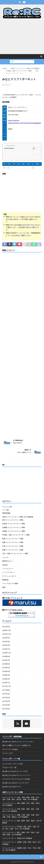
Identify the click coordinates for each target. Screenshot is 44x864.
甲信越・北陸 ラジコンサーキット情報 (19, 71)
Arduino (5, 565)
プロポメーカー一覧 (9, 767)
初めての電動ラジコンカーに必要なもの (16, 745)
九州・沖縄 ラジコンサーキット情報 (15, 553)
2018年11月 (6, 653)
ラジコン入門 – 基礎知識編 (11, 736)
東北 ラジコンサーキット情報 (12, 520)
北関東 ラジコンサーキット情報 (13, 531)
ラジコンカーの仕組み (10, 749)
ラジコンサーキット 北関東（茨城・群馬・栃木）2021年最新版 (21, 843)
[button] (40, 56)
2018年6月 (6, 664)
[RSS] (20, 2)
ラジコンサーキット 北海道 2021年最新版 (17, 838)
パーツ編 (5, 510)
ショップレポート (8, 572)
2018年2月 (6, 679)
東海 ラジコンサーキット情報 (12, 539)
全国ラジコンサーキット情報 (12, 792)
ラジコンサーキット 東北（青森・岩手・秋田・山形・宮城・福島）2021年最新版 (21, 833)
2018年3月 (6, 675)
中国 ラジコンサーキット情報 (12, 546)
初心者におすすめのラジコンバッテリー (16, 775)
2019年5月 (6, 638)
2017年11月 (6, 686)
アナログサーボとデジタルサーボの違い (16, 779)
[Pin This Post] (19, 244)
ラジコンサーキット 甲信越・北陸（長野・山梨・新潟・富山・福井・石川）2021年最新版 (20, 827)
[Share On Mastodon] (39, 244)
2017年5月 (6, 701)
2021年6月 (6, 626)
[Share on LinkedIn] (14, 244)
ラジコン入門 (7, 507)
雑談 (3, 587)
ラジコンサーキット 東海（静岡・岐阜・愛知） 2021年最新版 (22, 822)
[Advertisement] (22, 36)
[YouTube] (24, 2)
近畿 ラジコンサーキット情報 (12, 542)
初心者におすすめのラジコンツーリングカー (18, 741)
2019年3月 (6, 645)
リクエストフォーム (30, 225)
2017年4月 (6, 705)
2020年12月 (6, 630)
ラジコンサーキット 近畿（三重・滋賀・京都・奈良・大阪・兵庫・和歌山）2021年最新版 (21, 816)
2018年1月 (6, 682)
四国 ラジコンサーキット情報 (12, 550)
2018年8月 (6, 656)
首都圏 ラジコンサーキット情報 (13, 527)
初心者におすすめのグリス (11, 787)
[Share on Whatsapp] (34, 244)
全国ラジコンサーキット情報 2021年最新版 (25, 68)
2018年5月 (6, 667)
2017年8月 (6, 690)
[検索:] (22, 61)
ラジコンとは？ (7, 753)
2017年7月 (6, 694)
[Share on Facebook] (4, 244)
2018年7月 (6, 660)
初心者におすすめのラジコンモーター (15, 783)
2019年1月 (6, 649)
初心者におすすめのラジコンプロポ (15, 771)
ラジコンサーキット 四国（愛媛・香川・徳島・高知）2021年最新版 (21, 804)
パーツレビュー (7, 568)
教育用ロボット (7, 561)
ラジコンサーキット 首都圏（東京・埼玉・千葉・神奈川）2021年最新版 (21, 849)
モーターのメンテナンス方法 (12, 764)
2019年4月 (6, 641)
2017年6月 (6, 697)
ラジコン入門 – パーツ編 (11, 758)
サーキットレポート (9, 576)
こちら (16, 235)
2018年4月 (6, 671)
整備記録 (5, 580)
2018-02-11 (8, 85)
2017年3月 (6, 709)
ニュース (5, 557)
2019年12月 (6, 634)
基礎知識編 (6, 513)
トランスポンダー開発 (10, 583)
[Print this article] (29, 244)
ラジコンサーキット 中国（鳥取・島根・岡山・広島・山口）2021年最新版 (21, 810)
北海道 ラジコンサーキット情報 (13, 524)
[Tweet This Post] (9, 244)
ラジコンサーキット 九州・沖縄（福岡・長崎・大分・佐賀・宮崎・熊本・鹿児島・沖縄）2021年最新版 (21, 798)
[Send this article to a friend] (24, 244)
